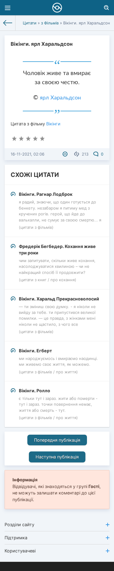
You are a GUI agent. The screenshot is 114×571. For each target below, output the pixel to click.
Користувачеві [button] (20, 550)
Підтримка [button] (16, 537)
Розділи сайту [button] (19, 524)
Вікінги (53, 123)
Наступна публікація (57, 456)
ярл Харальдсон (60, 98)
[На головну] (8, 23)
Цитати (29, 22)
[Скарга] (66, 154)
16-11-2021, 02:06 (27, 154)
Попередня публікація (57, 440)
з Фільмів (50, 22)
